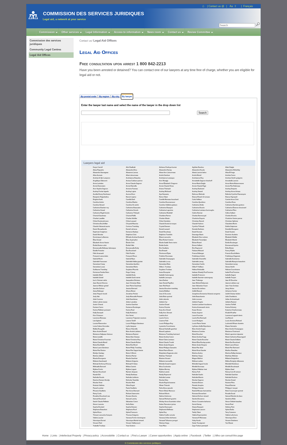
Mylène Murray (164, 369)
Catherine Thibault (132, 213)
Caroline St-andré (132, 205)
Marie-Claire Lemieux (166, 340)
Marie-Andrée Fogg (199, 337)
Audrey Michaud (165, 191)
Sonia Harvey (196, 404)
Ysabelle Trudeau (99, 426)
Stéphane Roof (131, 409)
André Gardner (164, 175)
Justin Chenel (98, 304)
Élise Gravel (97, 240)
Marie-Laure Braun (232, 345)
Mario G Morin (131, 353)
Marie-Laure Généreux (101, 348)
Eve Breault (163, 250)
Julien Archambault (232, 299)
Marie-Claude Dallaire (233, 340)
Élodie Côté (130, 242)
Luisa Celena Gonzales (101, 326)
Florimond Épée (165, 253)
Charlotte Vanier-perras (233, 218)
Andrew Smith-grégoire (233, 178)
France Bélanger (198, 253)
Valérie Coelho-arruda (167, 415)
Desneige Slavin (197, 234)
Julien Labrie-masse (100, 302)
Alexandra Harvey (165, 170)
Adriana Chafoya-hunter (168, 167)
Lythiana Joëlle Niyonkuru (201, 326)
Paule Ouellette (131, 388)
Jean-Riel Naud (164, 286)
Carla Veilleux (197, 199)
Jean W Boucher (231, 280)
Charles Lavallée (98, 218)
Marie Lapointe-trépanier (234, 334)
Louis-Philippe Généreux (135, 323)
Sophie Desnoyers (165, 407)
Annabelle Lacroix (231, 181)
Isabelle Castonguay (166, 275)
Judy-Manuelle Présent (134, 296)
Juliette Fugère (197, 302)
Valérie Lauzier (98, 418)
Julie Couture (98, 299)
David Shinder (98, 234)
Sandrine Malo (230, 399)
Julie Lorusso (197, 299)
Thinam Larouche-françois (102, 415)
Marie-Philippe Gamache (167, 348)
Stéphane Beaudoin (100, 409)
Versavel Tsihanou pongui (168, 420)
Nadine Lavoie (164, 372)
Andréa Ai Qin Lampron (101, 178)
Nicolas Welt (130, 382)
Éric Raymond (197, 248)
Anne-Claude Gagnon (134, 183)
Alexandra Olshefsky (232, 170)
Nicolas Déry (163, 380)
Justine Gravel (164, 304)
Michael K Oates (131, 364)
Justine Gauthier (132, 304)
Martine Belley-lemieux (233, 353)
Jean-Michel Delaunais (200, 283)
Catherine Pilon (230, 210)
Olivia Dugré (130, 385)
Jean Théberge (197, 280)
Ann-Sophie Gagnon (100, 189)
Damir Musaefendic (100, 229)
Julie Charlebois (231, 296)
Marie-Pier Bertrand (232, 348)
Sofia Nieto (130, 404)
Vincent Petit (97, 423)
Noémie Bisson (197, 382)
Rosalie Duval (230, 393)
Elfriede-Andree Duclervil (135, 237)
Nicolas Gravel (230, 380)
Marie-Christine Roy (133, 340)
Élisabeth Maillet (231, 237)
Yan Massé (229, 423)
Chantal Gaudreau (99, 216)
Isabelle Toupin (230, 277)
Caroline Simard (98, 205)
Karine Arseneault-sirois (200, 307)
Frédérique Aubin (198, 256)
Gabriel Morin (98, 259)
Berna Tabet (163, 197)
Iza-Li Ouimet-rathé (100, 280)
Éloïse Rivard (196, 242)
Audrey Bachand (198, 189)
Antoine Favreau (132, 189)
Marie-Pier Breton (99, 350)
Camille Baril (130, 199)
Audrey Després (231, 189)
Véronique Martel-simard (135, 420)
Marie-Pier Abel (197, 348)
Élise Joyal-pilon (132, 240)
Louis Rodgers (197, 321)
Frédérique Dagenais (232, 256)
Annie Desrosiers (99, 186)
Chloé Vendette (164, 221)
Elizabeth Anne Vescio (101, 242)
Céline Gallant (230, 213)
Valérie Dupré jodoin (199, 415)
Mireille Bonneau (198, 366)
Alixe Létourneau (132, 175)
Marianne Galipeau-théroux (102, 334)
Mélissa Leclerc (197, 361)
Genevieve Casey (99, 264)
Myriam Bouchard (99, 372)
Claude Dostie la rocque (167, 224)
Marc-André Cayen (199, 329)
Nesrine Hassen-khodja (101, 380)
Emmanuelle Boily (132, 248)
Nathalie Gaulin (197, 374)
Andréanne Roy (197, 178)
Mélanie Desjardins (232, 358)
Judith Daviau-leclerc (232, 294)
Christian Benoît (198, 221)
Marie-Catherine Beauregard (235, 337)
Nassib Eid (97, 374)
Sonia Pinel (229, 404)
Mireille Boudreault (232, 366)
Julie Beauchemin (198, 296)
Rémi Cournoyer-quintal (234, 391)
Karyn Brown (197, 310)
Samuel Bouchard (99, 399)
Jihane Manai (130, 291)
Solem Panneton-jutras (167, 404)
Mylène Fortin (98, 369)
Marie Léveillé (97, 337)
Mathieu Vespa (197, 356)
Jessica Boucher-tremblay (168, 288)
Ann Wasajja (163, 181)
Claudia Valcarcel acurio (101, 226)
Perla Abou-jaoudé (166, 388)
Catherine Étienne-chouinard (235, 208)
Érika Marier (229, 248)
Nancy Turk (196, 372)
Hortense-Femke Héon (101, 272)
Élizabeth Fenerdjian (199, 240)
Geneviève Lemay (231, 264)
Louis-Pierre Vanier (199, 323)
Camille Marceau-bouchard (168, 199)
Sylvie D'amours (131, 412)
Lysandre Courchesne (167, 326)
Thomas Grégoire (132, 415)
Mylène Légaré (131, 369)
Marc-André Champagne (234, 329)
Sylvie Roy (163, 412)
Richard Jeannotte (132, 393)
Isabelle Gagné (230, 275)
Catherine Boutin (198, 208)
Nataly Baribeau (131, 374)
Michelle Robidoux (232, 364)
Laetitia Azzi (163, 315)
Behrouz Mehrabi (198, 194)
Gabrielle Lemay (197, 261)
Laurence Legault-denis (233, 315)
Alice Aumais (97, 175)
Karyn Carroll (97, 167)
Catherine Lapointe (166, 210)
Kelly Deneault (98, 313)
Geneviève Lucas (99, 267)
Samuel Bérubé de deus (233, 396)
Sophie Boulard (98, 407)
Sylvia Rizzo (97, 412)
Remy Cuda (97, 393)
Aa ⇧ (233, 6)
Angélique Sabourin (100, 181)
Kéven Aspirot (197, 313)
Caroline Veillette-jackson (168, 205)
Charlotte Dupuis (198, 218)
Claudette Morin (231, 224)
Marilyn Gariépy (98, 353)
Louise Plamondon (100, 323)
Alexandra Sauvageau (100, 172)
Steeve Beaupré (197, 407)
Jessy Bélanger (98, 291)
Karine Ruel (130, 310)
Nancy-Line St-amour (233, 372)
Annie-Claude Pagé (199, 186)
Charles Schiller (131, 218)
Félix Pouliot (130, 253)
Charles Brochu (231, 216)
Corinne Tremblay (132, 226)
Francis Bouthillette (232, 253)
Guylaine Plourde (132, 269)
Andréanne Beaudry (133, 178)
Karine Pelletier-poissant (102, 310)
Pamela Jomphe (197, 385)
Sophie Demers (131, 407)
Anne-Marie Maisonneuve (234, 183)
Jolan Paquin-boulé (100, 294)
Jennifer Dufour (98, 288)
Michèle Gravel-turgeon (167, 364)
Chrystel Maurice (132, 224)
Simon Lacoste (98, 404)
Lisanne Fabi (163, 321)
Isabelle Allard (98, 275)
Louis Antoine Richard (233, 321)
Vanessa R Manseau (199, 418)
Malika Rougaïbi (98, 329)
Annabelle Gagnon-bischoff (202, 181)
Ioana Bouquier (164, 272)
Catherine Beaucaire (133, 208)
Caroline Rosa (230, 202)
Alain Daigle (229, 167)
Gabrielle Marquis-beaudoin (235, 261)
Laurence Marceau (99, 318)
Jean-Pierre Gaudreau (133, 286)
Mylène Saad (229, 369)
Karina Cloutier (164, 307)
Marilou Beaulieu (231, 350)
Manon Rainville (131, 329)
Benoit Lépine (131, 197)
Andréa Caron (230, 175)
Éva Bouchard (131, 250)
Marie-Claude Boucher (200, 340)
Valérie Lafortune (231, 415)
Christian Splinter (231, 221)
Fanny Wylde (230, 250)
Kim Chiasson (98, 315)
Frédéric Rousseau (166, 256)
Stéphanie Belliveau (166, 409)
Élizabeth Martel (231, 240)
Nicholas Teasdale (132, 380)
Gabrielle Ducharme (232, 259)
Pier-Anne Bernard (132, 391)
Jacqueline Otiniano (133, 280)
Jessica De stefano (198, 288)
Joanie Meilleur (164, 291)
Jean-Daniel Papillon (166, 283)
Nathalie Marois (197, 377)
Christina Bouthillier (100, 224)
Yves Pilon (163, 426)
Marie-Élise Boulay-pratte (201, 342)
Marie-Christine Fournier (102, 340)
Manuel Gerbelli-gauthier (168, 329)
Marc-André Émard (100, 331)
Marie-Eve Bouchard (232, 342)
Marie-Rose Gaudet (199, 350)
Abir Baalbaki (130, 167)
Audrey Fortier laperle (101, 191)
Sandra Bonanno (198, 399)
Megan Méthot (197, 358)
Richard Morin (164, 393)
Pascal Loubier (98, 388)
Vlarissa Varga (164, 423)
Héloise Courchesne (232, 269)
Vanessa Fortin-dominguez (135, 418)
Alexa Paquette (98, 170)
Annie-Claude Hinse (166, 186)
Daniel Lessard (164, 229)
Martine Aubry (197, 353)
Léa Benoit (229, 318)
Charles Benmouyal (199, 216)
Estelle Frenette (98, 250)
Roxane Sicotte (131, 396)
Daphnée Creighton (100, 232)
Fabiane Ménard (198, 250)
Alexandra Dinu (131, 170)
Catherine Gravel (99, 210)
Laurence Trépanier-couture (136, 318)
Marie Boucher (197, 334)
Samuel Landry (131, 399)
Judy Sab (96, 296)
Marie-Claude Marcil (100, 342)
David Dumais (197, 232)
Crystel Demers (164, 226)
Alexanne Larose (132, 172)
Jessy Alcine (229, 288)
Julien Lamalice (131, 302)
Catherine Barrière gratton (234, 205)
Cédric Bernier (197, 213)
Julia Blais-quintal (165, 296)
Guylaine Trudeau (165, 269)
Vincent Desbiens (231, 420)
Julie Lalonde (164, 299)
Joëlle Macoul (197, 291)
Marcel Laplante (164, 331)
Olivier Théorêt (164, 385)
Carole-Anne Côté (231, 199)
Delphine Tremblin (165, 234)
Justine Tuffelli (230, 304)
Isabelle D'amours (198, 275)
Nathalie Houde (98, 377)
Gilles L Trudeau (165, 267)
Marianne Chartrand (232, 331)
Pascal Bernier (230, 385)
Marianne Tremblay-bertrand (169, 334)
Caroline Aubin (98, 202)
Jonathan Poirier (132, 294)
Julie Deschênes (131, 299)
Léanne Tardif (131, 321)
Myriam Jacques (131, 372)
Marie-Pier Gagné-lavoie (134, 350)
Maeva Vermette (231, 326)
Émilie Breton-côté (99, 245)
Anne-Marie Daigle (198, 183)
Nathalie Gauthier (231, 374)
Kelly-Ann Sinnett (165, 313)
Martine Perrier (131, 356)
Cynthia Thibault (198, 226)
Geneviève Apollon (132, 264)
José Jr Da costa (165, 294)
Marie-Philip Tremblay (134, 348)
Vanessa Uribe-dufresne (167, 418)
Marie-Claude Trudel (166, 342)
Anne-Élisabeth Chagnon (168, 183)
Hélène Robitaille (198, 269)
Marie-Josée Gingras (166, 345)
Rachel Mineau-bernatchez (201, 391)
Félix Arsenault (98, 253)
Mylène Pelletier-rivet (199, 369)
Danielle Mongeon (231, 229)
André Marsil (196, 175)
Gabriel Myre (130, 259)
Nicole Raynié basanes (167, 382)
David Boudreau (165, 232)
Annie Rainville (131, 186)
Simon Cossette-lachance (201, 401)
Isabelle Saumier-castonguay (202, 277)
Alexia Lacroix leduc (199, 172)
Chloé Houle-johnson (101, 221)
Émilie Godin (163, 245)
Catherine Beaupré (166, 208)
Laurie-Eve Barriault (199, 318)
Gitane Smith (230, 267)
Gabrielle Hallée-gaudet (134, 261)
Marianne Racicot (132, 334)
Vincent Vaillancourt (133, 423)
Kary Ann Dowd (165, 310)
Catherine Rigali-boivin (101, 213)
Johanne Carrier (231, 291)
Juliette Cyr (163, 302)
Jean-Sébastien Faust (200, 286)
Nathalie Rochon (231, 377)
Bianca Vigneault (231, 197)
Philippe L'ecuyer (231, 388)
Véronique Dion (231, 418)
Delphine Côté (131, 234)
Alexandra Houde (198, 170)
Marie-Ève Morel (131, 345)
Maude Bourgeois (99, 358)
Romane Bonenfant (199, 393)
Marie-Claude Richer (133, 342)
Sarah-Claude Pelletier (101, 401)
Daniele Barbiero (198, 229)
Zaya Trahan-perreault (200, 426)
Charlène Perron (165, 216)
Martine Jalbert (98, 356)
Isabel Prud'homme (232, 272)
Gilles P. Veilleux (197, 267)
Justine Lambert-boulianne (202, 304)
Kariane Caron (98, 307)
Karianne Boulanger (133, 307)
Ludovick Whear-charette (234, 323)
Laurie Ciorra (163, 318)
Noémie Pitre (229, 382)
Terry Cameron (230, 412)
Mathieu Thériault (165, 356)
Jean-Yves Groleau (232, 286)
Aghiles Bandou (198, 167)
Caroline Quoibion (198, 202)
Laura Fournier (197, 315)
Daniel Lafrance (131, 229)
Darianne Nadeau (132, 232)
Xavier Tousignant (198, 423)
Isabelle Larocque (165, 277)
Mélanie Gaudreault (100, 361)
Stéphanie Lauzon (198, 409)
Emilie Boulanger (231, 242)
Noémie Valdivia (98, 385)
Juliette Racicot (230, 302)
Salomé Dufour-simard (200, 396)
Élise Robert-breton (166, 240)
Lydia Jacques (131, 326)
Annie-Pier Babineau (232, 186)
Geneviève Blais (164, 264)
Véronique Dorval (99, 420)
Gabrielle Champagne (167, 259)
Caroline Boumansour (167, 202)
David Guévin (230, 232)
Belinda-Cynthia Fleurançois (235, 194)
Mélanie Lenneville (165, 361)
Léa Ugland (97, 321)
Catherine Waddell (165, 213)
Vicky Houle (196, 420)
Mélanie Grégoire (132, 361)
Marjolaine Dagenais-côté (168, 353)
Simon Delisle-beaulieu (233, 401)
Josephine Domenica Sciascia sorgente (206, 294)
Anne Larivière (98, 183)
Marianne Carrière (198, 331)
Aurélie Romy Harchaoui (102, 194)
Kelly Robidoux (131, 313)
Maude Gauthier (131, 358)
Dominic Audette (231, 234)
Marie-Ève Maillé (98, 345)
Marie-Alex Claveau (133, 337)
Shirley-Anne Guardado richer (170, 401)
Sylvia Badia (229, 409)
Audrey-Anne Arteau (232, 191)
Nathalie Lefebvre (132, 377)
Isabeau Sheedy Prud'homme (202, 272)
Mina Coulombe (165, 366)
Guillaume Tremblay (100, 269)
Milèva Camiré (131, 366)
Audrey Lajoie (131, 191)
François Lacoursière (100, 256)
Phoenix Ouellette (99, 391)
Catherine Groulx (132, 210)
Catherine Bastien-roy (101, 208)
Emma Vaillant (197, 245)
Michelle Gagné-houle (200, 364)
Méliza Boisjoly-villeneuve (234, 361)
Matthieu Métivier (231, 356)
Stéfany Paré (229, 407)
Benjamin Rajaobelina (101, 197)
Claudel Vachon (197, 224)
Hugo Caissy (130, 272)
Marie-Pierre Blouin (166, 350)
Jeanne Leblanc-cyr (232, 283)
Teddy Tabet (196, 412)
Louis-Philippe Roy (166, 323)
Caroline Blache (131, 202)
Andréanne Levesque (166, 178)
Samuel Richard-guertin (167, 399)
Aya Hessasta (164, 194)
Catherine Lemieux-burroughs (203, 210)
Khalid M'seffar (230, 313)
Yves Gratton (130, 426)
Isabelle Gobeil (98, 277)
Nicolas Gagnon (198, 380)
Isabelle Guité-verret (133, 277)
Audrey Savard (197, 191)
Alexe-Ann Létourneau (167, 172)
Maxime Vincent (164, 358)
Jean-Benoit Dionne (100, 283)
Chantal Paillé (131, 216)
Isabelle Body (130, 275)
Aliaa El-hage (230, 172)
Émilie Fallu (130, 245)
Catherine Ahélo (198, 205)
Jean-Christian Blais (133, 283)
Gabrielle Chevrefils (199, 259)
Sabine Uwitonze (165, 396)
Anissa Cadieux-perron (134, 181)
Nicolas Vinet (97, 382)
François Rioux (131, 256)
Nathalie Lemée (164, 377)
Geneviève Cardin (198, 264)
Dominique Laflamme (100, 237)
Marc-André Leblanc (133, 331)
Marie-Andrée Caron (166, 337)
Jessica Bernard (131, 288)
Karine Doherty (230, 307)
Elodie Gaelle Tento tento (168, 242)
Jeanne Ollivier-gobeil (100, 286)
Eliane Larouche (165, 237)
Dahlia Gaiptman (231, 226)
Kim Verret (130, 315)
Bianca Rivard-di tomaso (201, 197)
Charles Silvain (164, 218)
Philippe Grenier (198, 388)
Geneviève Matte (132, 267)
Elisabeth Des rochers (200, 237)
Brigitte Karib (98, 199)
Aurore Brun (130, 194)
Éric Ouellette (164, 248)
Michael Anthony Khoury (102, 364)
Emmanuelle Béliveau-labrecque (104, 248)
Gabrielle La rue (164, 261)
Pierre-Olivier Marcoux (167, 391)
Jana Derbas (163, 280)
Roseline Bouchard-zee (101, 396)
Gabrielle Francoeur (100, 261)
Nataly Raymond (165, 374)
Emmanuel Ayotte (231, 245)
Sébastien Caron (132, 401)
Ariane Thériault (165, 189)
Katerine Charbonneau (233, 310)
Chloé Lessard (131, 221)
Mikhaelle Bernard (99, 366)
